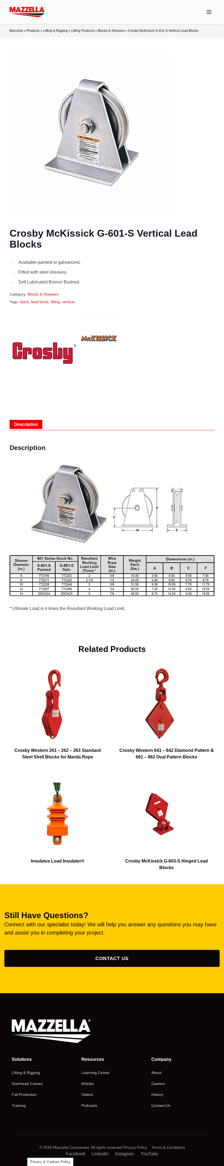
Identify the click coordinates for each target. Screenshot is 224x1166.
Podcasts (89, 1105)
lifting (55, 302)
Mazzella (16, 31)
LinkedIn (100, 1153)
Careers (158, 1083)
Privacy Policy (135, 1147)
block (24, 302)
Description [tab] (26, 424)
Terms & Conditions (168, 1147)
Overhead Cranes (27, 1083)
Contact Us (112, 958)
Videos (87, 1094)
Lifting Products (82, 31)
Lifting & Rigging (55, 31)
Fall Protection (24, 1094)
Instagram (124, 1153)
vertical (68, 302)
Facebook (75, 1153)
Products (33, 31)
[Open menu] (209, 12)
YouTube (149, 1153)
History (157, 1094)
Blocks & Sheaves (111, 31)
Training (19, 1105)
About (156, 1072)
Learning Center (95, 1072)
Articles (87, 1083)
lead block (40, 302)
